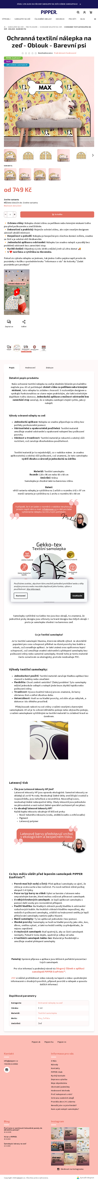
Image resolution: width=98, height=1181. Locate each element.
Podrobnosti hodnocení (64, 53)
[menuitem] (6, 19)
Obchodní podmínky (59, 1086)
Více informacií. (32, 589)
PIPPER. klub (56, 1072)
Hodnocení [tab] (29, 367)
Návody (53, 1064)
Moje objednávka (58, 1083)
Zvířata (45, 1018)
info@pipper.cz (10, 1060)
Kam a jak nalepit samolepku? (64, 1109)
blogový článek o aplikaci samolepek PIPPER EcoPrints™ (57, 970)
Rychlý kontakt (57, 1075)
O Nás (53, 1060)
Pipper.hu (48, 1042)
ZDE (12, 978)
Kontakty (54, 1068)
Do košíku (57, 214)
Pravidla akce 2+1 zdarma (62, 1101)
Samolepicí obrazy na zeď (14, 1144)
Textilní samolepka (46, 1013)
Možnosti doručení (11, 205)
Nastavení (19, 595)
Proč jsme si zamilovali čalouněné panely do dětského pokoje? (22, 1129)
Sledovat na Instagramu (71, 1169)
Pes (39, 1018)
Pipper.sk (35, 1042)
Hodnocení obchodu (59, 1090)
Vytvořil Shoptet (86, 1178)
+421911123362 (10, 1064)
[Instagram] (6, 1070)
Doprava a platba (58, 1079)
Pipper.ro (61, 1042)
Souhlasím (76, 595)
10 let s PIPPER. (9, 1137)
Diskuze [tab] (48, 367)
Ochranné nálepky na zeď (49, 1003)
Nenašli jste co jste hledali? (63, 1105)
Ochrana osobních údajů (61, 1098)
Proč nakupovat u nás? (60, 1094)
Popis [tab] (11, 367)
